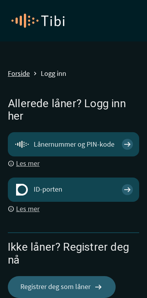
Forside (19, 74)
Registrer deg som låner (61, 287)
